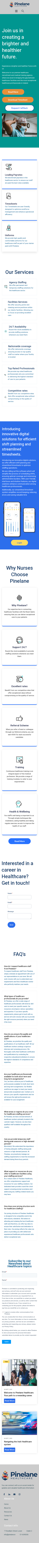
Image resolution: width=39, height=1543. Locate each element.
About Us (7, 1508)
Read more (9, 1400)
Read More (13, 92)
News (6, 1519)
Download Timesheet (18, 100)
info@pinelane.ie (9, 1534)
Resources (8, 1512)
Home (6, 1504)
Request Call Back (19, 108)
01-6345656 (24, 1534)
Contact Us (8, 1515)
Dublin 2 (29, 1531)
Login (19, 542)
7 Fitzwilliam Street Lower (13, 1531)
